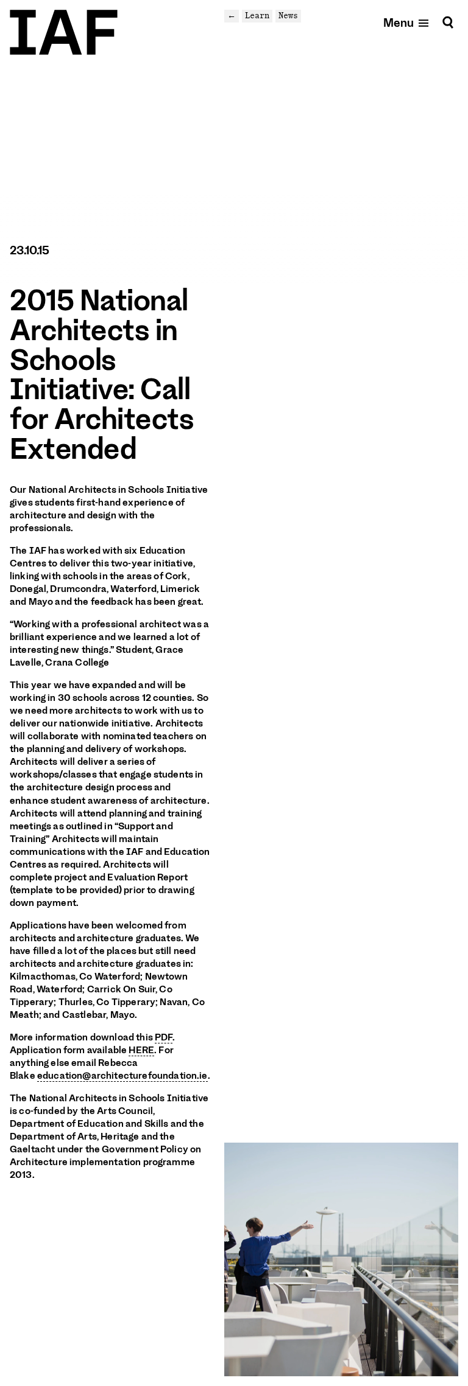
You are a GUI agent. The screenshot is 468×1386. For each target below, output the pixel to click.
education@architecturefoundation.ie (122, 1075)
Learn (257, 15)
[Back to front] (64, 32)
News (288, 15)
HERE (141, 1050)
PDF (163, 1037)
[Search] (448, 22)
